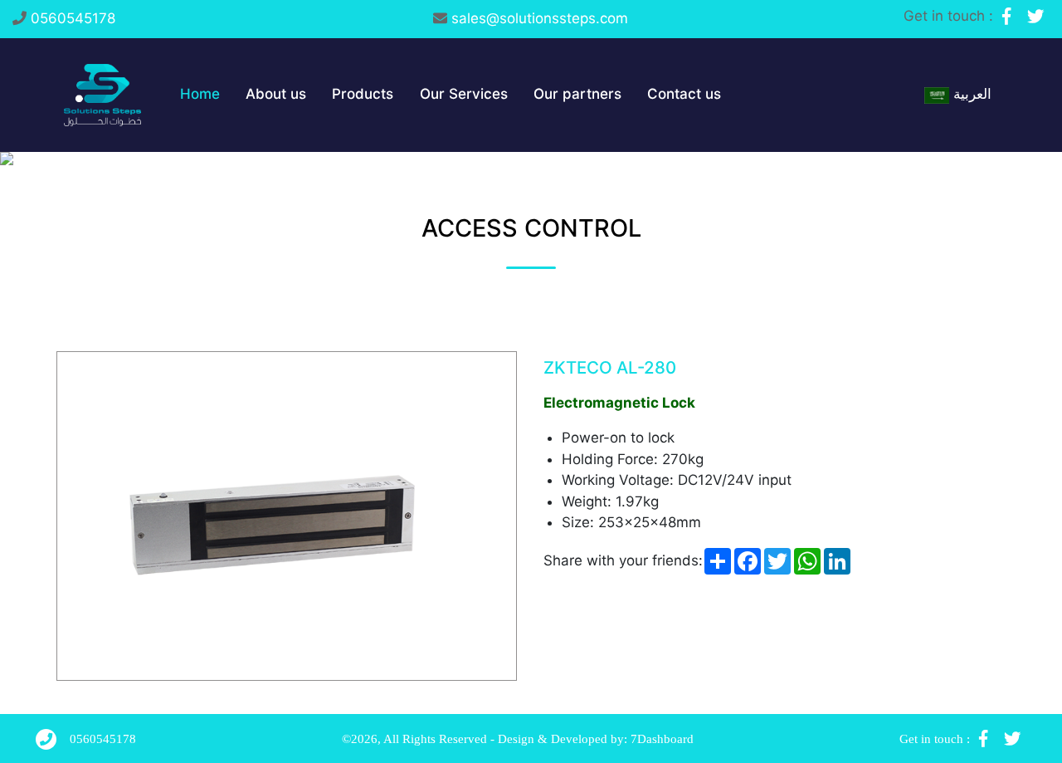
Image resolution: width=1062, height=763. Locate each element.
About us (276, 94)
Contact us (684, 94)
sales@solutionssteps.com (539, 18)
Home (200, 94)
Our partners (577, 94)
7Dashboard (662, 738)
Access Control (531, 227)
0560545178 (73, 18)
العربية (970, 94)
